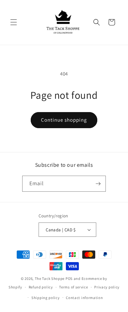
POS (69, 278)
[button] (13, 22)
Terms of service (73, 287)
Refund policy (41, 287)
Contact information (84, 297)
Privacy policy (106, 287)
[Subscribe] (97, 184)
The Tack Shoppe (50, 278)
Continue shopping (64, 120)
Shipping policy (45, 297)
